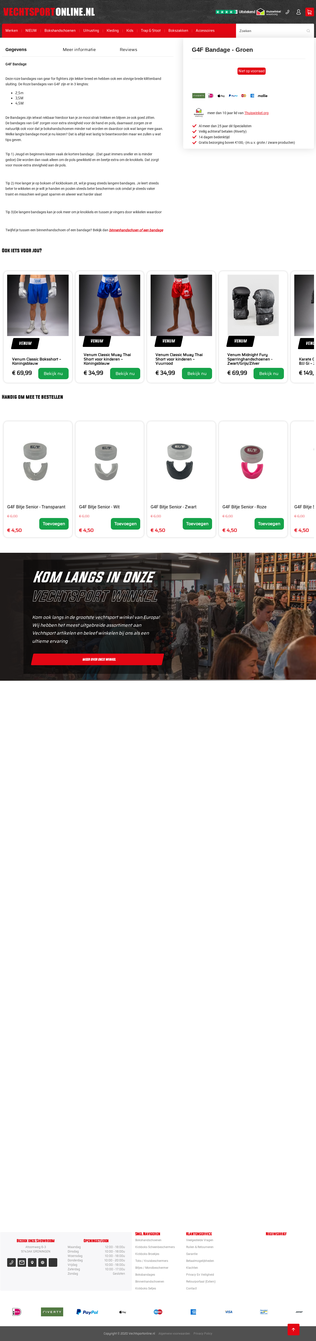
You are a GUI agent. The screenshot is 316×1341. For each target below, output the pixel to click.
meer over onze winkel (99, 659)
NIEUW (31, 30)
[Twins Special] (184, 933)
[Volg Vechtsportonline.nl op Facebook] (53, 1262)
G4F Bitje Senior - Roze (244, 506)
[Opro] (184, 1157)
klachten (192, 1267)
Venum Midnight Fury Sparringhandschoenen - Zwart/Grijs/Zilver (250, 359)
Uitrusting (91, 30)
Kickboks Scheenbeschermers (155, 1247)
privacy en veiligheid (200, 1274)
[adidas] (184, 978)
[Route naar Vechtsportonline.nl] (32, 1262)
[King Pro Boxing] (184, 888)
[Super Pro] (184, 1023)
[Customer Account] (298, 12)
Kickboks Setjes (145, 1288)
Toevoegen (54, 523)
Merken (11, 30)
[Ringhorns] (184, 1202)
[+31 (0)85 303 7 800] (287, 12)
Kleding (113, 30)
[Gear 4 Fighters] (184, 1068)
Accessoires (205, 30)
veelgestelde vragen (199, 1240)
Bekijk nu (53, 373)
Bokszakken (178, 30)
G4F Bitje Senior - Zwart (174, 506)
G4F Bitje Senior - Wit (99, 506)
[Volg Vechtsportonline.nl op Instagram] (42, 1262)
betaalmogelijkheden (200, 1261)
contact (191, 1288)
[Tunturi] (184, 1112)
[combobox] (275, 31)
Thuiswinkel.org (256, 113)
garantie (192, 1254)
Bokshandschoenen (60, 30)
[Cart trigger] (309, 12)
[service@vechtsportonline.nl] (22, 1262)
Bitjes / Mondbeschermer (151, 1267)
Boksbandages (145, 1274)
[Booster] (184, 753)
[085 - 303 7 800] (11, 1262)
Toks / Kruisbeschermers (151, 1261)
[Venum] (184, 798)
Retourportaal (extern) (201, 1281)
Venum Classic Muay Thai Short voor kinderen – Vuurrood (179, 359)
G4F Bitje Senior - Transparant (36, 506)
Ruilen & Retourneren (200, 1247)
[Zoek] (310, 31)
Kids (129, 30)
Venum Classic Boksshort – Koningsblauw (36, 361)
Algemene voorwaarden (174, 1333)
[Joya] (184, 709)
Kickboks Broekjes (147, 1254)
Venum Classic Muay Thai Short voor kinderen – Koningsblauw (107, 359)
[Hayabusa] (184, 843)
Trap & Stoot (151, 30)
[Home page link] (49, 12)
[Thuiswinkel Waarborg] (269, 12)
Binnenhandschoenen (149, 1281)
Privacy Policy (203, 1333)
